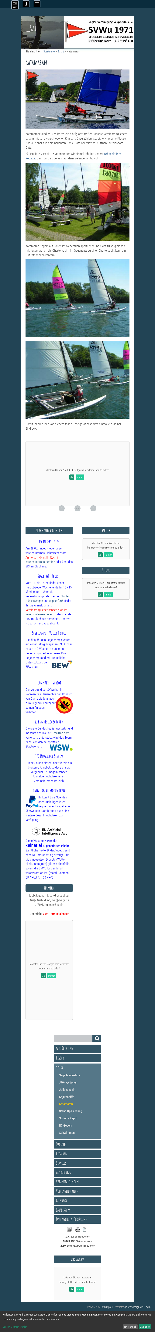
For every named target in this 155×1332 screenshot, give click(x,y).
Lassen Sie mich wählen (15, 1326)
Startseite (49, 51)
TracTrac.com (60, 733)
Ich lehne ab (130, 1326)
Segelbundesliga (69, 1075)
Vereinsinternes (67, 1191)
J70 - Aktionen (68, 1082)
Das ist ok (145, 1326)
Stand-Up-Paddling (70, 1111)
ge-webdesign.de (133, 1307)
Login (147, 1307)
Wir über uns (64, 1048)
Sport (60, 51)
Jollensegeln (67, 1090)
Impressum (63, 1210)
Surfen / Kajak (68, 1118)
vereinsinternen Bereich (40, 562)
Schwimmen (67, 1133)
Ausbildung (63, 1172)
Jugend (61, 1144)
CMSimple (106, 1307)
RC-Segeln (65, 1125)
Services (61, 1163)
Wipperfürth (56, 601)
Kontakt (61, 1200)
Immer (80, 477)
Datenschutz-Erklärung (71, 1219)
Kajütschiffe (66, 1097)
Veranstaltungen (67, 1182)
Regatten (61, 1153)
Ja (72, 477)
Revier (60, 1058)
